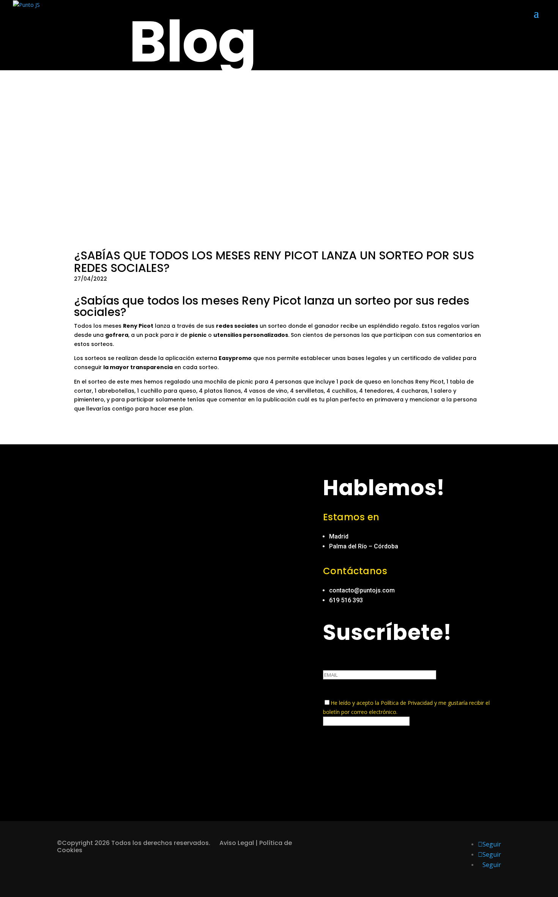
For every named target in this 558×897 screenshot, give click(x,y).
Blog (192, 42)
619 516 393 (346, 600)
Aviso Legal (236, 843)
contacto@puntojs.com (362, 590)
